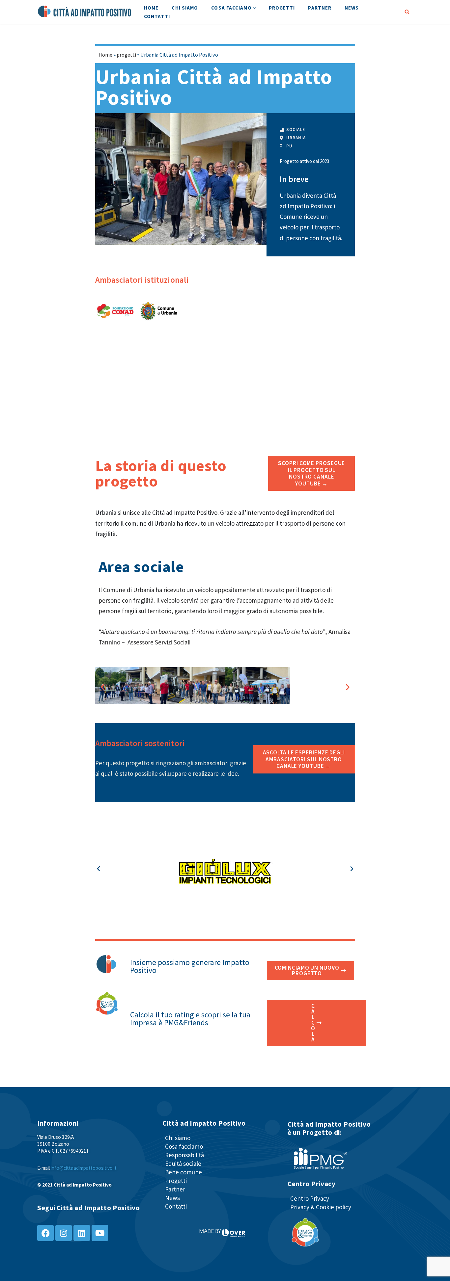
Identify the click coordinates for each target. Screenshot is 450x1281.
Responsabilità (184, 1155)
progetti (126, 54)
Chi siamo (185, 8)
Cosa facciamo (184, 1146)
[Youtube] (100, 1233)
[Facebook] (45, 1233)
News (352, 8)
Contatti (157, 16)
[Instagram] (63, 1233)
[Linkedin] (81, 1233)
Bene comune (183, 1172)
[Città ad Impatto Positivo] (85, 11)
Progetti (282, 8)
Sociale (295, 129)
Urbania (295, 138)
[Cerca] (407, 11)
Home (151, 8)
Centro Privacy (309, 1198)
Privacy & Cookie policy (320, 1207)
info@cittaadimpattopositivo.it (84, 1168)
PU (289, 146)
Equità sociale (183, 1163)
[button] (254, 8)
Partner (319, 8)
